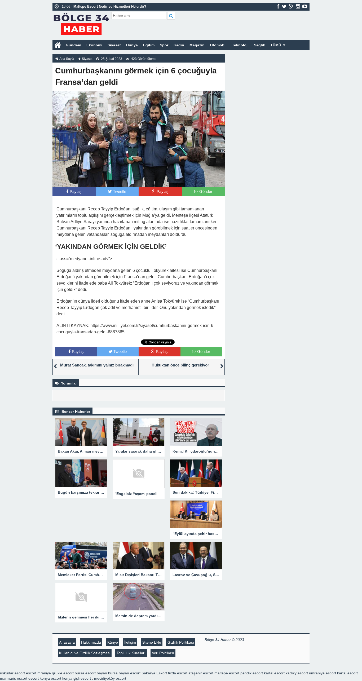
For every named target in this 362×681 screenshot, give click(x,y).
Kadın (179, 45)
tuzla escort (177, 673)
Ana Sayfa (66, 59)
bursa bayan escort (124, 673)
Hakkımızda (91, 642)
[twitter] (284, 6)
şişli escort (82, 678)
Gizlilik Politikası (180, 642)
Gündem (73, 45)
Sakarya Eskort (154, 673)
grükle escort (63, 673)
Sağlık (259, 45)
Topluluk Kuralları (131, 653)
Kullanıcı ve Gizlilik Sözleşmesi (84, 653)
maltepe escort (226, 673)
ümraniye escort (322, 673)
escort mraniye (38, 673)
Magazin (197, 45)
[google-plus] (291, 6)
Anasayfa (67, 642)
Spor (164, 45)
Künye (112, 642)
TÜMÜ (275, 45)
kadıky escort (297, 673)
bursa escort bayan (91, 673)
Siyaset (114, 45)
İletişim (130, 642)
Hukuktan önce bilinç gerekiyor (180, 365)
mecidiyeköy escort (110, 678)
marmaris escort (13, 678)
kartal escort (274, 673)
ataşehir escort (200, 673)
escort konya (39, 678)
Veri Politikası (163, 653)
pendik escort (251, 673)
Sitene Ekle (151, 642)
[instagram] (298, 6)
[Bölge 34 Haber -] (81, 23)
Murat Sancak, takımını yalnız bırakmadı (97, 365)
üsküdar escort (12, 673)
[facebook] (278, 6)
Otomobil (218, 45)
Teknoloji (240, 45)
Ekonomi (94, 45)
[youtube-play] (304, 6)
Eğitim (148, 45)
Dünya (132, 45)
